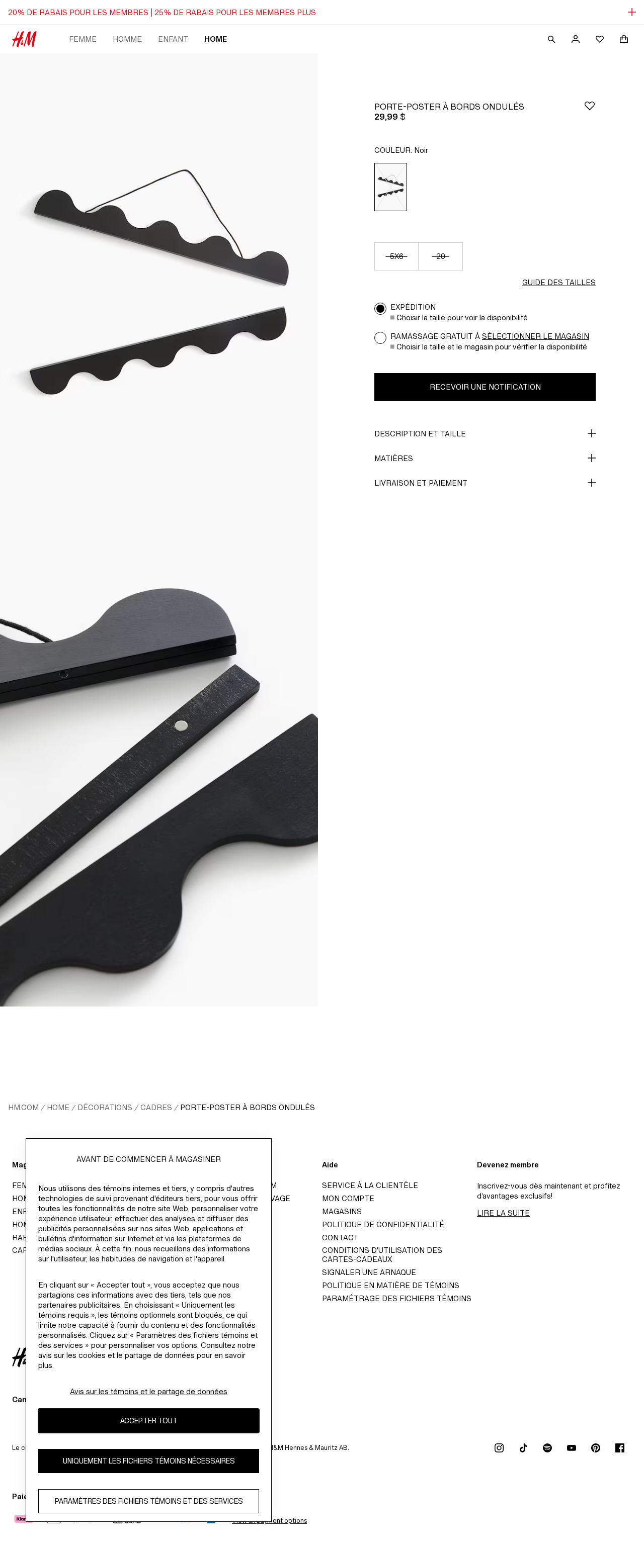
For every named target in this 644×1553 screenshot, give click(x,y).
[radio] (390, 187)
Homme (127, 39)
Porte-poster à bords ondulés (247, 1107)
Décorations (104, 1107)
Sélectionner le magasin (535, 336)
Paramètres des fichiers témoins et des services (149, 1501)
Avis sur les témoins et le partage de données (148, 1391)
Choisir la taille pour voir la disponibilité (462, 317)
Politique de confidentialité (383, 1224)
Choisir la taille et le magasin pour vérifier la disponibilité (491, 346)
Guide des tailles (559, 282)
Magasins (342, 1211)
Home (215, 39)
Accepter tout (149, 1421)
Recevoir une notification (485, 387)
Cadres (156, 1107)
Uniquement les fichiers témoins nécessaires (149, 1461)
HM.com (23, 1107)
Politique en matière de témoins (390, 1285)
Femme (83, 39)
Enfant (173, 39)
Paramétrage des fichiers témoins (396, 1298)
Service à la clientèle (370, 1185)
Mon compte (348, 1198)
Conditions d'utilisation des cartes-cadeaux (382, 1254)
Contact (340, 1237)
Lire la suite (503, 1213)
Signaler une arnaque (369, 1272)
